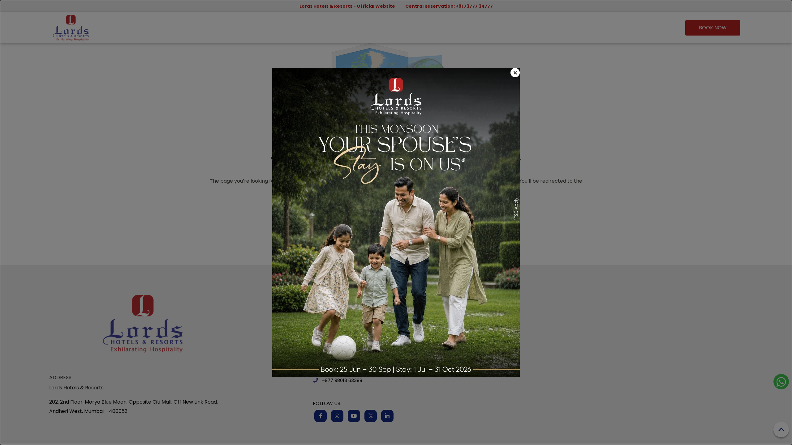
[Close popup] (515, 72)
